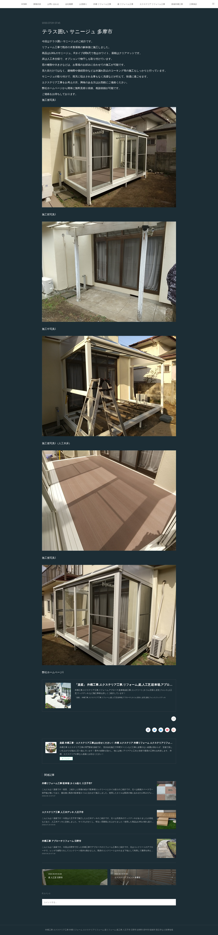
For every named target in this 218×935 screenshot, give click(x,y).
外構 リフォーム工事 (102, 4)
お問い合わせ (53, 4)
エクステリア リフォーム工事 (152, 4)
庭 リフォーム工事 (125, 4)
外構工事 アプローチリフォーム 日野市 (61, 840)
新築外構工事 (177, 4)
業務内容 (37, 4)
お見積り (83, 4)
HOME (24, 4)
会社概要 (69, 4)
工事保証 (193, 4)
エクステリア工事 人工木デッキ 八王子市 (62, 811)
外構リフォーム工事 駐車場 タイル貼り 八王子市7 (67, 783)
